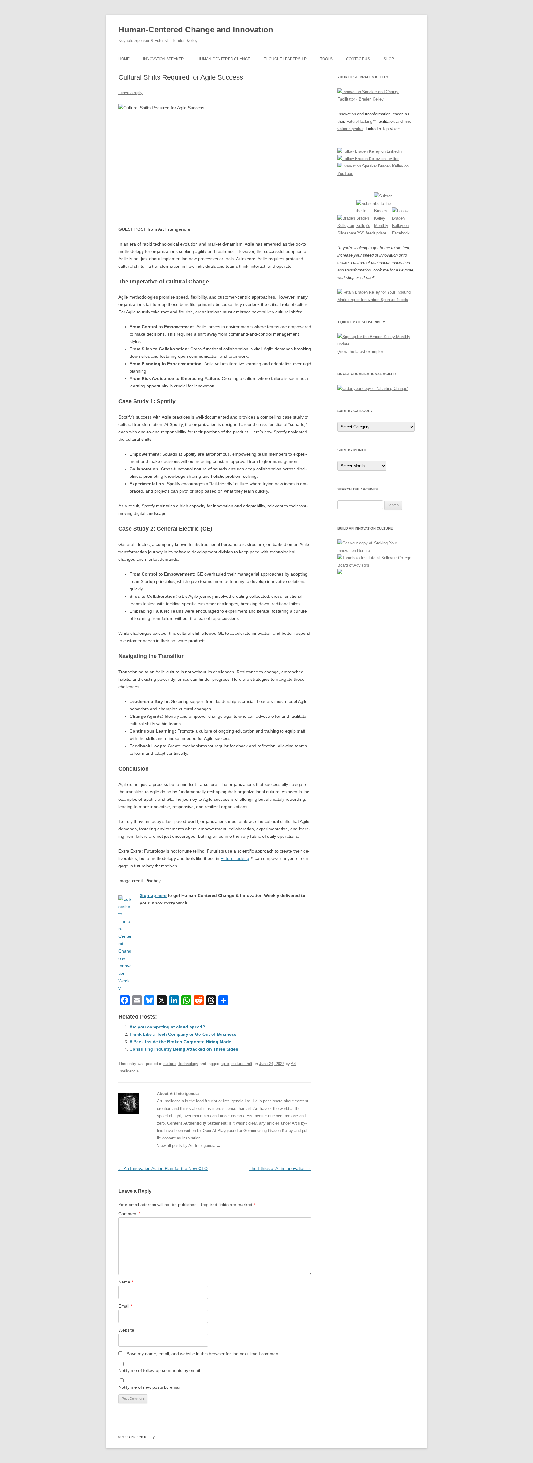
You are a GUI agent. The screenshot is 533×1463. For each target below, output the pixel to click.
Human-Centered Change (223, 59)
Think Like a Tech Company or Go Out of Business (183, 1034)
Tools (326, 59)
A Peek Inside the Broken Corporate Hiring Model (181, 1041)
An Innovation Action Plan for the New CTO (163, 1168)
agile (225, 1063)
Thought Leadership (285, 59)
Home (124, 59)
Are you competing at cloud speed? (167, 1026)
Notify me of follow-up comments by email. (159, 1370)
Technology (188, 1063)
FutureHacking (235, 858)
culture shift (241, 1063)
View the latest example (360, 351)
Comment (129, 1213)
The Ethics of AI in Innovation (280, 1168)
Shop (388, 59)
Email (125, 1306)
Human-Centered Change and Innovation (195, 29)
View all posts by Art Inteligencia (189, 1145)
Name (125, 1281)
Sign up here (153, 895)
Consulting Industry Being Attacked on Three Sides (184, 1049)
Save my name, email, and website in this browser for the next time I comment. (204, 1353)
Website (126, 1330)
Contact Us (358, 59)
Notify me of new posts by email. (150, 1387)
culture (169, 1063)
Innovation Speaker (163, 59)
